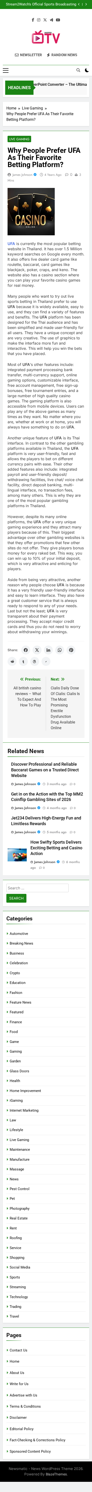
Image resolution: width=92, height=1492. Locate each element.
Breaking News (21, 943)
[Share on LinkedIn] (48, 650)
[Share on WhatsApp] (59, 650)
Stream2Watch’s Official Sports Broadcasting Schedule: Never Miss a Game (41, 4)
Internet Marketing (24, 1110)
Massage (17, 1169)
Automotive (19, 934)
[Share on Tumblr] (23, 661)
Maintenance (20, 1149)
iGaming (16, 1100)
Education (17, 983)
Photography (19, 1208)
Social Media (20, 1267)
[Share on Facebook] (25, 650)
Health (15, 1081)
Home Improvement (25, 1091)
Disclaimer (18, 1417)
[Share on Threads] (34, 661)
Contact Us (18, 1350)
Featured (16, 1012)
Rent (13, 1228)
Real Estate (19, 1218)
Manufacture (19, 1159)
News (14, 1179)
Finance (16, 1022)
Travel (14, 1316)
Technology (19, 1297)
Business (17, 953)
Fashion (16, 993)
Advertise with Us (23, 1395)
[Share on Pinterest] (71, 650)
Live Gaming (19, 139)
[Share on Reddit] (12, 661)
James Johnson (22, 174)
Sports (15, 1277)
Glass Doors (19, 1071)
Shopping (17, 1257)
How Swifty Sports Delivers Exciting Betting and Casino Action (56, 848)
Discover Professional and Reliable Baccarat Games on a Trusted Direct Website (45, 770)
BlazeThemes (56, 1474)
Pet (12, 1198)
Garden (15, 1061)
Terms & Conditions (25, 1406)
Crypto (15, 973)
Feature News (20, 1002)
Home (14, 1361)
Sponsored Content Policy (30, 1451)
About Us (17, 1373)
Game (14, 1042)
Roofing (16, 1238)
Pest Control (19, 1189)
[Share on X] (37, 650)
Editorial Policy (21, 1429)
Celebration (19, 963)
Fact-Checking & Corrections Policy (37, 1440)
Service (15, 1248)
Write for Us (19, 1384)
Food (14, 1032)
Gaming (16, 1051)
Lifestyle (16, 1130)
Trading (15, 1307)
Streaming (18, 1287)
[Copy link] (46, 661)
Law (13, 1120)
